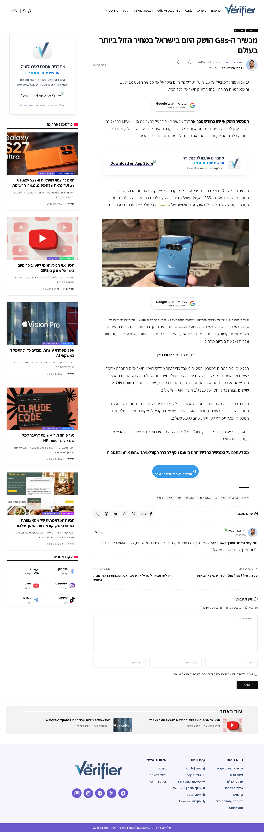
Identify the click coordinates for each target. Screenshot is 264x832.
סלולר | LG (239, 30)
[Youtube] (24, 585)
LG (216, 498)
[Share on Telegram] (116, 514)
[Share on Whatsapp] (125, 514)
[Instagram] (60, 585)
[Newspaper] (77, 793)
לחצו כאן (164, 354)
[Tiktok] (60, 599)
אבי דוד (70, 203)
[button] (30, 11)
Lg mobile (205, 498)
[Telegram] (24, 599)
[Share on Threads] (106, 514)
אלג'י (179, 498)
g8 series (233, 498)
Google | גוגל (67, 258)
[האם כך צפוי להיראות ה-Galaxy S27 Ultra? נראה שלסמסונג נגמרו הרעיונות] (42, 153)
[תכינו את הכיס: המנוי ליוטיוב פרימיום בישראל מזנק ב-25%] (42, 238)
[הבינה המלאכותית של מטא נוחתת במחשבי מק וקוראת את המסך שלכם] (42, 493)
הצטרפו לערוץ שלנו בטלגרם (173, 474)
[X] (24, 571)
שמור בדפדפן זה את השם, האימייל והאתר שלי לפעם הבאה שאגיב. (213, 674)
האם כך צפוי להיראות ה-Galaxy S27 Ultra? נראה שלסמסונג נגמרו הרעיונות (43, 182)
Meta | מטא (68, 513)
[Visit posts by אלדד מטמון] (252, 65)
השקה (169, 498)
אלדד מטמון (231, 62)
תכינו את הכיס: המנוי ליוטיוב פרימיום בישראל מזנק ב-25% (46, 268)
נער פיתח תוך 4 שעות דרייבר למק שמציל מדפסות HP (48, 438)
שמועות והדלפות (46, 173)
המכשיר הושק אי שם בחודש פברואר (220, 121)
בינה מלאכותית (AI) (51, 343)
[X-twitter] (111, 793)
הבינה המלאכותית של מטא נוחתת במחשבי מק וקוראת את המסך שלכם (45, 523)
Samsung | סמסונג (65, 173)
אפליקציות (53, 258)
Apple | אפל (68, 343)
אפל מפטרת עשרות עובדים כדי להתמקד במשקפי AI (78, 720)
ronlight (191, 498)
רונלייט (160, 498)
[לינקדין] (95, 532)
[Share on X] (134, 514)
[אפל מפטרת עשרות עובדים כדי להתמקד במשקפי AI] (42, 323)
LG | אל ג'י (251, 30)
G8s (223, 498)
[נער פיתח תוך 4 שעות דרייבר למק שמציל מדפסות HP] (42, 409)
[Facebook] (60, 571)
